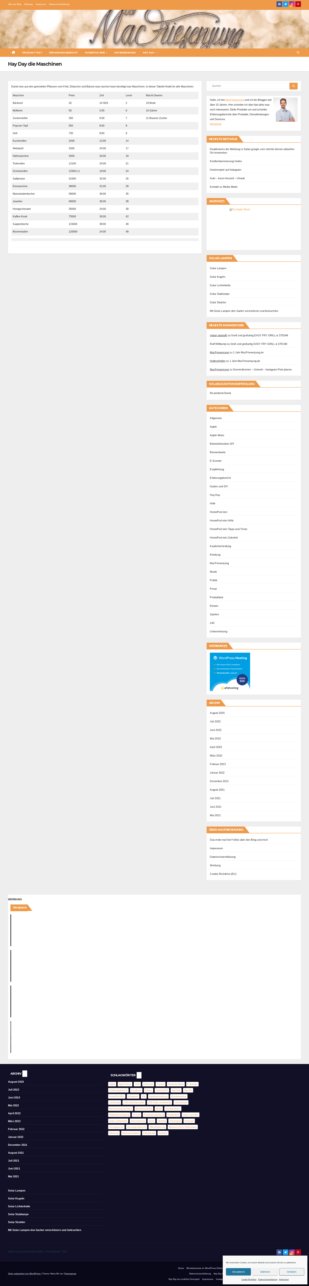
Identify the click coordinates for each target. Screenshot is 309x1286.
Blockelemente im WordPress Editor (205, 1268)
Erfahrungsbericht (63, 52)
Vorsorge (189, 1121)
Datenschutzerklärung (267, 1279)
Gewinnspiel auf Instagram (225, 169)
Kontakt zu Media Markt (223, 186)
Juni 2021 (215, 806)
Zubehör (163, 1133)
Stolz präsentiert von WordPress (24, 1273)
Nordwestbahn (172, 1108)
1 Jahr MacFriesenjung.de (248, 352)
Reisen (214, 606)
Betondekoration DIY (222, 443)
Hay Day (149, 52)
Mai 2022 (215, 738)
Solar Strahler (218, 302)
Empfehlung (217, 469)
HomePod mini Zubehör (224, 537)
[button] (298, 52)
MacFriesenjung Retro (120, 1108)
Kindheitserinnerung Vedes (226, 161)
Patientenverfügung (119, 1114)
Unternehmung (125, 52)
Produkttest (32, 52)
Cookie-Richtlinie (249, 1279)
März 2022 (216, 755)
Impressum (284, 1279)
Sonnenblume (138, 1121)
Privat (213, 588)
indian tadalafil (218, 335)
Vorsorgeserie (116, 1127)
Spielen (214, 614)
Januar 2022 (217, 772)
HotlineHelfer (217, 361)
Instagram (133, 1096)
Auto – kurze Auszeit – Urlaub (227, 178)
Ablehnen (265, 1271)
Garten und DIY (219, 486)
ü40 (212, 623)
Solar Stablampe (219, 294)
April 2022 (216, 747)
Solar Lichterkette (220, 285)
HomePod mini (95, 52)
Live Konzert (181, 1102)
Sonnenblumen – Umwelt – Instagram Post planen (262, 369)
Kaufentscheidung (220, 546)
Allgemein (216, 418)
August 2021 (217, 789)
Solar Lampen (218, 268)
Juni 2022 (215, 730)
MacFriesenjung (234, 100)
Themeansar (70, 1273)
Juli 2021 (215, 798)
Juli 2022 (215, 721)
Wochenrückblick (131, 1133)
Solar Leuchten (190, 1114)
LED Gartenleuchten (134, 1102)
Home (181, 1268)
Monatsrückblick (144, 1108)
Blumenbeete (217, 452)
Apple (213, 426)
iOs (143, 1096)
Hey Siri (188, 1090)
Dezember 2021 (219, 781)
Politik (213, 580)
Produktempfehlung (154, 1114)
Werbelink (215, 124)
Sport (151, 1121)
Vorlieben (291, 1271)
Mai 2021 (215, 815)
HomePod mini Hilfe (222, 520)
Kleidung (215, 554)
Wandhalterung (157, 1127)
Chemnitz (148, 1084)
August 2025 (217, 713)
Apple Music (217, 435)
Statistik (162, 1121)
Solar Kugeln (217, 276)
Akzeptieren (238, 1271)
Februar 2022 (218, 764)
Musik (213, 571)
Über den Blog (14, 4)
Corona (160, 1084)
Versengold (175, 1121)
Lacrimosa (114, 1102)
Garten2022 (162, 1090)
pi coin (136, 1114)
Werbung (28, 4)
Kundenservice (178, 1096)
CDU (137, 1084)
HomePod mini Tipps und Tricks (228, 529)
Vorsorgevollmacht (136, 1127)
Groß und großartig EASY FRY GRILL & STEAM (259, 335)
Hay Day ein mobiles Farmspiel (184, 1279)
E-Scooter (216, 460)
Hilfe (212, 503)
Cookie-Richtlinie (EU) (223, 874)
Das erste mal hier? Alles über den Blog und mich (239, 839)
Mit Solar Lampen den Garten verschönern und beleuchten (244, 311)
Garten (148, 1090)
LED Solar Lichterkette (159, 1102)
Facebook (136, 1090)
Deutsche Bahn (176, 1084)
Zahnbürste (149, 1133)
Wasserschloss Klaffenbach (183, 1127)
